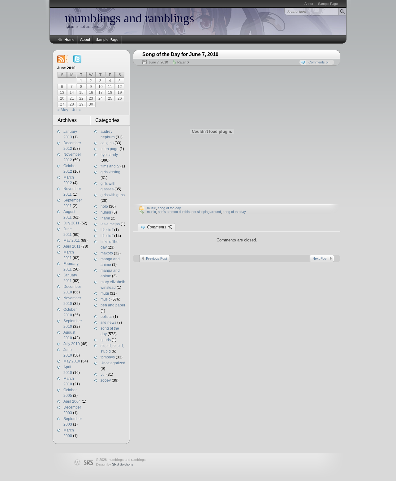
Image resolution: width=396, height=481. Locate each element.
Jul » (76, 109)
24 (100, 98)
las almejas (110, 224)
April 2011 (71, 246)
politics (106, 316)
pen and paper (113, 305)
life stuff (107, 230)
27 (62, 104)
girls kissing (110, 172)
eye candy (109, 155)
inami (105, 218)
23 (91, 98)
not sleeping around (206, 212)
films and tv (110, 166)
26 (120, 98)
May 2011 (71, 240)
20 (62, 98)
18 (110, 92)
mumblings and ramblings (129, 18)
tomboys (108, 357)
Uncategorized (113, 363)
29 (81, 104)
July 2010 (71, 344)
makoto (107, 253)
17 (100, 92)
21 (72, 98)
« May (62, 109)
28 (72, 104)
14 (72, 92)
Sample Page (328, 4)
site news (108, 322)
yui (103, 374)
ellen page (109, 149)
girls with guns (113, 195)
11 (110, 86)
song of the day (169, 208)
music (105, 299)
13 (62, 92)
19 (120, 92)
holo (104, 206)
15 (81, 92)
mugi (105, 293)
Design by (114, 464)
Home (69, 39)
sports (106, 340)
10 (100, 86)
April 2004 (72, 401)
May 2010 (71, 361)
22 (81, 98)
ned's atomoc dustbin (174, 212)
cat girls (107, 143)
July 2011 (71, 223)
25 (110, 98)
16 (91, 92)
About (308, 4)
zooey (106, 380)
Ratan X (183, 62)
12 (120, 86)
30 (91, 104)
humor (106, 212)
